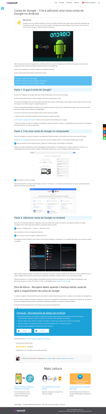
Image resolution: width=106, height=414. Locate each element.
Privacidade (74, 409)
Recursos (69, 2)
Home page (18, 404)
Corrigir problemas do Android (65, 358)
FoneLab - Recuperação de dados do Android (41, 313)
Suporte (76, 2)
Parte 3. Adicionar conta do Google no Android (31, 83)
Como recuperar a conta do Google (51, 388)
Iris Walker (49, 358)
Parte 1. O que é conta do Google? (27, 78)
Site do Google (23, 140)
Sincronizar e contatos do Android (26, 120)
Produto (61, 2)
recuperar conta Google (63, 281)
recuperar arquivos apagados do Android (37, 339)
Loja (56, 2)
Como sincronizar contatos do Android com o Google (24, 388)
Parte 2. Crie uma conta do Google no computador (32, 81)
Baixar (25, 331)
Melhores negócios (90, 2)
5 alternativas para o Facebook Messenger (80, 388)
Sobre (68, 409)
